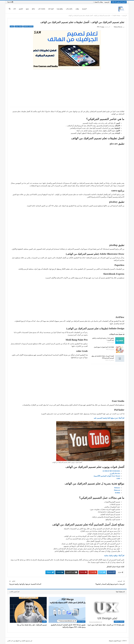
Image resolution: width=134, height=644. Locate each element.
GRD (118, 478)
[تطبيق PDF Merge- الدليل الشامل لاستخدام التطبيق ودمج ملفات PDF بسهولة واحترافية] (67, 610)
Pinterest (117, 490)
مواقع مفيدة (60, 9)
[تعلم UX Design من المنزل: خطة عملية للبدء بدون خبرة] (105, 610)
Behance (117, 488)
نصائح (33, 9)
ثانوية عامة (51, 9)
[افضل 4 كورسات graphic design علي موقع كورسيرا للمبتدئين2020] (119, 358)
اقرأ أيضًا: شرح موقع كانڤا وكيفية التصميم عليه (109, 418)
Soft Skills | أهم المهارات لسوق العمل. (104, 347)
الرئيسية (106, 2)
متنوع (27, 9)
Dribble (117, 493)
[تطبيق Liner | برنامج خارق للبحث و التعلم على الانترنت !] (119, 340)
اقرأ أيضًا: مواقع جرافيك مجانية (114, 555)
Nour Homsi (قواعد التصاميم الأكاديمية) (107, 476)
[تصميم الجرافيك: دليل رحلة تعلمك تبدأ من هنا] (28, 610)
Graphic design (28, 26)
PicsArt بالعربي (115, 473)
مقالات (44, 622)
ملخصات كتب (41, 9)
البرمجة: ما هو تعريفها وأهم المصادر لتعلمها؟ (110, 584)
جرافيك (11, 26)
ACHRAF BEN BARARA (111, 471)
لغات (14, 9)
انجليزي (21, 9)
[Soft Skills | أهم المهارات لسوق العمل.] (119, 349)
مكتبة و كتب (69, 9)
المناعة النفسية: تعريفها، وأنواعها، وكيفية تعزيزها (25, 584)
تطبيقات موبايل (18, 26)
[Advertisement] (67, 90)
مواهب (77, 9)
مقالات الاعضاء (99, 2)
